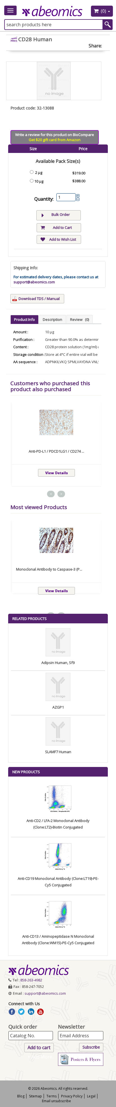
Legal (91, 1096)
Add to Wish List (62, 239)
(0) (103, 11)
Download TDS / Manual (39, 298)
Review (79, 319)
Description (52, 319)
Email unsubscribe (56, 1101)
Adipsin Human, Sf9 (58, 662)
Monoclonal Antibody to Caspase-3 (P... (49, 569)
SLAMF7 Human (58, 751)
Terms (51, 1096)
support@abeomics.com (34, 281)
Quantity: (43, 199)
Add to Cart (62, 227)
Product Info (24, 319)
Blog (20, 1096)
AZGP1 (58, 707)
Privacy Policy (71, 1096)
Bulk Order (61, 214)
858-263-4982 (31, 980)
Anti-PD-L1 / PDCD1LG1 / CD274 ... (56, 451)
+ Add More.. (41, 1057)
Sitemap (35, 1096)
